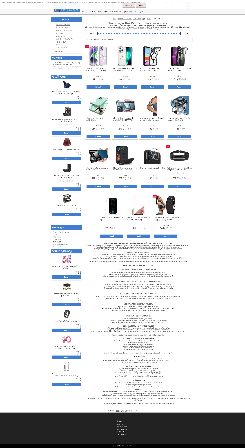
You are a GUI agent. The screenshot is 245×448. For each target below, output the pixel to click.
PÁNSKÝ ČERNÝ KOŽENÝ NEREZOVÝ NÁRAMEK (66, 321)
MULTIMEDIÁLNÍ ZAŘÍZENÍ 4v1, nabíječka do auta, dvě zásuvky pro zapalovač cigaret (66, 92)
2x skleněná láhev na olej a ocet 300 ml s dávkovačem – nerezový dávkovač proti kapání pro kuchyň (66, 375)
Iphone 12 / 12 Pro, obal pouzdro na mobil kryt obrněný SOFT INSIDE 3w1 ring (125, 169)
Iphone (149, 19)
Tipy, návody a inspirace (140, 11)
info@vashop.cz (57, 241)
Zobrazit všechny (58, 51)
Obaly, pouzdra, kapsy (139, 19)
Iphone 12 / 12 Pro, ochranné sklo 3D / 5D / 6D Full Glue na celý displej (139, 219)
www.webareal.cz (127, 446)
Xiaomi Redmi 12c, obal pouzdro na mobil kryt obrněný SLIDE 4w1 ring (66, 176)
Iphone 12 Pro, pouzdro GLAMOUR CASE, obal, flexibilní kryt (97, 119)
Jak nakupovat (128, 11)
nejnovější (110, 39)
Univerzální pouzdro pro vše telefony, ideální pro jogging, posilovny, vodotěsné (152, 119)
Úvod (114, 19)
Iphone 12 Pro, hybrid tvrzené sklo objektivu (152, 168)
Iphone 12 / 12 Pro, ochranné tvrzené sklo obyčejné (111, 219)
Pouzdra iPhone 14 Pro (124, 374)
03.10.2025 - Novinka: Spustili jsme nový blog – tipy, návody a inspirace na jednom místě (66, 63)
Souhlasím (140, 5)
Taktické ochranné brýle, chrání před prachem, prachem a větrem (66, 295)
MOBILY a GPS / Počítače (125, 19)
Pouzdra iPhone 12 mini (128, 370)
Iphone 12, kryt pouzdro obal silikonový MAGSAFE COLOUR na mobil (151, 69)
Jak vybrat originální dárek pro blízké (137, 385)
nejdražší (104, 39)
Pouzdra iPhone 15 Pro (120, 376)
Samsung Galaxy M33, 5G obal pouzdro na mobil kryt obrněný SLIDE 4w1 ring (66, 120)
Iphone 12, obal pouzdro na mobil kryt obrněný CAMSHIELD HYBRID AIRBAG (123, 119)
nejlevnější (96, 39)
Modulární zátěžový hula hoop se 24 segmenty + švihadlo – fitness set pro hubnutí (66, 347)
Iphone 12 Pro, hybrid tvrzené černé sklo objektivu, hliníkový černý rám (178, 119)
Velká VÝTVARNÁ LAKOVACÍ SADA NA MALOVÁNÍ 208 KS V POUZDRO (66, 267)
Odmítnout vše (128, 5)
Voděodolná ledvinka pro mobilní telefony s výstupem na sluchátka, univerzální (179, 169)
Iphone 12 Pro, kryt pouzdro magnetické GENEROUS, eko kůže (97, 169)
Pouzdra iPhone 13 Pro (122, 372)
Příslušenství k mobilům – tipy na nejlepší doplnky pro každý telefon (137, 387)
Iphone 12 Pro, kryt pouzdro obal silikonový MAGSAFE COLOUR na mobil (179, 69)
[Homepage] (82, 11)
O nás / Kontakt (91, 11)
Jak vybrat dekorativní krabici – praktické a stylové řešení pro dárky (137, 382)
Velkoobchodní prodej (116, 11)
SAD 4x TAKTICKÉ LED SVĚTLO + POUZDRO (66, 206)
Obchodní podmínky (102, 11)
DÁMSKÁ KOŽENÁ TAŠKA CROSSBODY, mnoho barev (66, 150)
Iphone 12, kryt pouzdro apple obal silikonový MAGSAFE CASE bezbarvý (96, 69)
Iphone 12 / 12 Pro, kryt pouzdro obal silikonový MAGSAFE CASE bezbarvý (123, 69)
